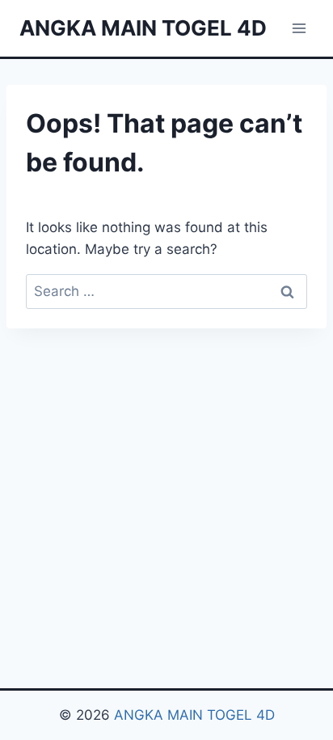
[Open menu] (299, 27)
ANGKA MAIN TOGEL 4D (194, 715)
